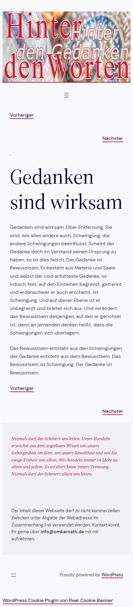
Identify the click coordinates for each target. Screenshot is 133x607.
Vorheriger (22, 115)
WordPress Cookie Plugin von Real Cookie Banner (57, 600)
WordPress (112, 575)
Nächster (112, 138)
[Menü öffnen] (66, 95)
